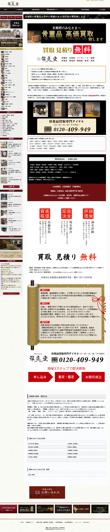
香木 (6, 89)
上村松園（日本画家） (73, 443)
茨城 (3, 269)
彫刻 (6, 68)
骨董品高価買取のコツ (52, 9)
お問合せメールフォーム (64, 272)
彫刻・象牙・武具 (6, 120)
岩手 (7, 265)
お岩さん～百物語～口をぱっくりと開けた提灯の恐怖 (14, 155)
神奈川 (12, 267)
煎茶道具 (7, 54)
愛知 (5, 274)
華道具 (6, 56)
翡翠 (6, 75)
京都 (5, 278)
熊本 (14, 287)
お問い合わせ (86, 522)
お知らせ (4, 132)
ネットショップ (69, 9)
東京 (5, 267)
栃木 (6, 269)
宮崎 (19, 287)
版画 (6, 108)
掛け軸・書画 (8, 63)
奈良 (14, 280)
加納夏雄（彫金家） (33, 450)
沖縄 (5, 289)
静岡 (13, 274)
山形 (17, 265)
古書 (6, 99)
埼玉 (18, 267)
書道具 (6, 59)
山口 (19, 281)
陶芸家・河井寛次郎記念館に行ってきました (14, 205)
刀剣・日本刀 (8, 80)
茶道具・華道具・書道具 (8, 115)
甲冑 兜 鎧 (8, 82)
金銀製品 (7, 94)
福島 (19, 265)
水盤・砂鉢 (8, 106)
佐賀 (10, 287)
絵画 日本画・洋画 (10, 66)
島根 (7, 281)
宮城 (10, 265)
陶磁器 (6, 61)
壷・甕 (6, 101)
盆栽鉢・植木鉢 (9, 104)
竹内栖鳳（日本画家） (73, 450)
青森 (5, 265)
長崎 (12, 287)
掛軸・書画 (5, 117)
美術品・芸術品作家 (7, 127)
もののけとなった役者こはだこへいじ (14, 163)
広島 (17, 281)
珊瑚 (6, 78)
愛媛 (12, 285)
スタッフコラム (6, 133)
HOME (5, 9)
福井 (12, 273)
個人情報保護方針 (69, 522)
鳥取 (5, 281)
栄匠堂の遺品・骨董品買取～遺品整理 (44, 522)
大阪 (7, 278)
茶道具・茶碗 (8, 52)
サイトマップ (78, 522)
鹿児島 (2, 289)
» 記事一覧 (11, 186)
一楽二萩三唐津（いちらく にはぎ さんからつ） (14, 229)
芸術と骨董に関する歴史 (8, 128)
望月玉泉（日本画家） (33, 447)
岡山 (10, 281)
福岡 (5, 287)
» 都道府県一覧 (11, 293)
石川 (7, 273)
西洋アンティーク (9, 92)
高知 (14, 285)
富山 (5, 273)
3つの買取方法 (19, 9)
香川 (7, 285)
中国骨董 (7, 70)
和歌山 (17, 280)
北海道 (2, 264)
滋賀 (7, 280)
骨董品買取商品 (36, 9)
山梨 (10, 271)
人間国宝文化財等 (6, 130)
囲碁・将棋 (8, 87)
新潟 (5, 271)
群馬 (8, 269)
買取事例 (4, 135)
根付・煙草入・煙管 (10, 85)
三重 (18, 274)
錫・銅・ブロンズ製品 (10, 96)
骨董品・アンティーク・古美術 (9, 123)
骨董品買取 (92, 95)
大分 (17, 287)
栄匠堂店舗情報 (85, 9)
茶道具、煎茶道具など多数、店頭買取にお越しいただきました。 (14, 146)
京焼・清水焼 (31, 474)
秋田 (14, 265)
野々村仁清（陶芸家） (33, 443)
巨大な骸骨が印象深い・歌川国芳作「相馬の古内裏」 (14, 172)
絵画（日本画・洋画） (7, 122)
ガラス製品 (8, 73)
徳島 (5, 285)
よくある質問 (101, 9)
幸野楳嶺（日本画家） (33, 453)
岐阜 (11, 274)
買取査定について (30, 522)
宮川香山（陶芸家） (72, 447)
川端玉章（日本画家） (73, 453)
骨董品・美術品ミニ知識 (8, 125)
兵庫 (14, 278)
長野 (7, 271)
